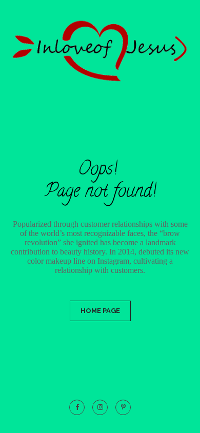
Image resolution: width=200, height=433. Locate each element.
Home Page (100, 310)
